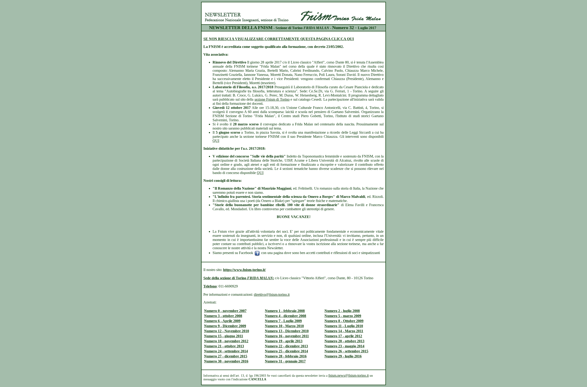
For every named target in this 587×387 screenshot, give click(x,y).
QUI (216, 141)
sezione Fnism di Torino (272, 99)
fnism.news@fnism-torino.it (348, 375)
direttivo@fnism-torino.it (272, 294)
